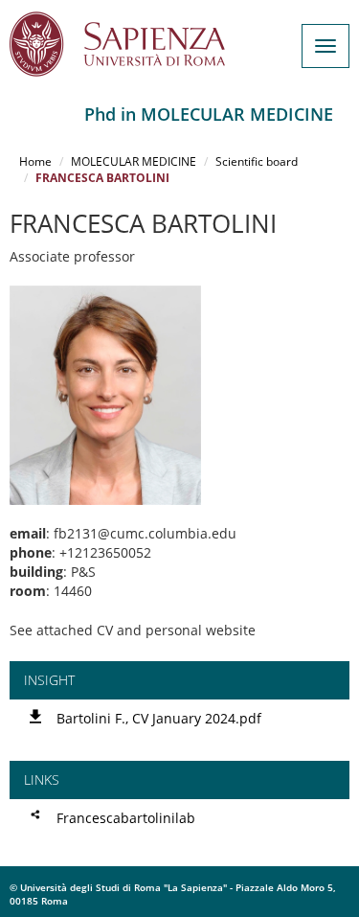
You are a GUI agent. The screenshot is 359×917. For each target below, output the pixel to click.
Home (35, 161)
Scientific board (256, 161)
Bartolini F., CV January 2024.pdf (158, 718)
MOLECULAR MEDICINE (133, 161)
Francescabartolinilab (125, 818)
